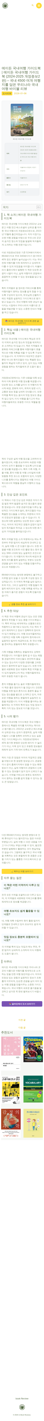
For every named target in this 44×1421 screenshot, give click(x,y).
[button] (33, 5)
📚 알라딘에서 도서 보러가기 (22, 1004)
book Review (22, 1398)
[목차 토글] (37, 207)
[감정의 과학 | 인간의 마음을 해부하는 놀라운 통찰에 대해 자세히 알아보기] (11, 1123)
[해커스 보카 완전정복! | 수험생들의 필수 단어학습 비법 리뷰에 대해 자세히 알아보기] (33, 1089)
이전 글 (22, 1020)
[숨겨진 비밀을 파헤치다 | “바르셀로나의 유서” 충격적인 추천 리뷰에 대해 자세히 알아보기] (11, 1053)
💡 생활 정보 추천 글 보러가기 (22, 604)
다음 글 (22, 1027)
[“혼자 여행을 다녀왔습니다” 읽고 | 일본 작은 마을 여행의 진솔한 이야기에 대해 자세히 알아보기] (33, 1123)
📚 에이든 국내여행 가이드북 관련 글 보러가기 (22, 322)
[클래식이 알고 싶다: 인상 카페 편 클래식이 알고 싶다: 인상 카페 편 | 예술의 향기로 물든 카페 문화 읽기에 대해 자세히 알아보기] (11, 1089)
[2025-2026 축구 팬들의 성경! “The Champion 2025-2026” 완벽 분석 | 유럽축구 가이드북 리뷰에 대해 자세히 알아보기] (33, 1049)
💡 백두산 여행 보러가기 (22, 871)
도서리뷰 (7, 93)
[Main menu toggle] (39, 6)
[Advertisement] (22, 42)
